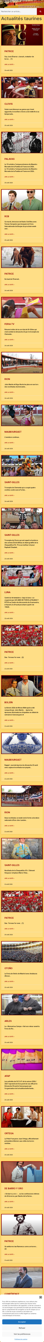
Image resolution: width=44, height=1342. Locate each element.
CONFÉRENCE (12, 1294)
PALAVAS (10, 159)
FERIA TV (9, 324)
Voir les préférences (22, 1334)
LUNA (7, 592)
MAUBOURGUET (14, 432)
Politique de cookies (21, 1339)
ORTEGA (9, 1133)
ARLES (8, 1021)
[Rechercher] (40, 11)
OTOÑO (9, 968)
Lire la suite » (9, 64)
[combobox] (18, 11)
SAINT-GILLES (12, 482)
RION (7, 379)
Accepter (22, 1322)
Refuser (22, 1328)
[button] (40, 1297)
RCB (7, 216)
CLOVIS (9, 104)
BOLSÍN (9, 702)
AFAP (7, 1076)
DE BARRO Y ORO (14, 1188)
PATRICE (9, 51)
